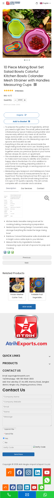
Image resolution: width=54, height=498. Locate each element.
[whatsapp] (47, 480)
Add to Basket (20, 121)
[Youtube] (47, 472)
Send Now (18, 454)
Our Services (26, 188)
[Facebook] (19, 472)
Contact (40, 188)
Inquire (20, 115)
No (6, 442)
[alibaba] (10, 472)
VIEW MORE (27, 306)
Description (11, 188)
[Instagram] (28, 472)
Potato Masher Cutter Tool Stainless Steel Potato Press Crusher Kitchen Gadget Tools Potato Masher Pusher (17, 296)
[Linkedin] (38, 472)
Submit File (9, 429)
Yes (6, 438)
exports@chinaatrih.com (19, 376)
